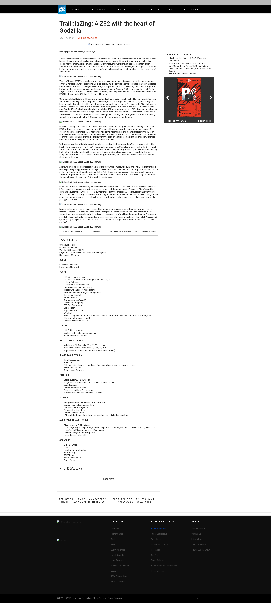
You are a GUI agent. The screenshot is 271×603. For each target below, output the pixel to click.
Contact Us (196, 534)
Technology (121, 9)
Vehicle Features (87, 38)
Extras (171, 9)
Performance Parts (159, 544)
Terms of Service (199, 544)
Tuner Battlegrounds (160, 534)
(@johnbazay (88, 52)
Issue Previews (117, 560)
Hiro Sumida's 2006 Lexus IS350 (183, 73)
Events (155, 9)
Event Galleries (157, 560)
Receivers (155, 550)
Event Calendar (117, 555)
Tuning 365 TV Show (120, 566)
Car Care (155, 555)
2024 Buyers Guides (120, 576)
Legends (115, 571)
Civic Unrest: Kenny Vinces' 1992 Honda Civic (188, 66)
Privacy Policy (197, 539)
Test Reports (157, 539)
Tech (113, 539)
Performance (98, 9)
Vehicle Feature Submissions (164, 566)
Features (77, 9)
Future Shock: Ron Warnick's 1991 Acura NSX (189, 63)
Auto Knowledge (118, 581)
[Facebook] (192, 598)
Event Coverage (118, 550)
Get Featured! (191, 9)
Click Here (144, 232)
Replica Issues (157, 571)
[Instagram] (213, 598)
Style (139, 9)
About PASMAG (198, 529)
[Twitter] (197, 598)
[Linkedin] (207, 598)
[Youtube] (202, 598)
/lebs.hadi (73, 265)
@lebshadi (74, 267)
